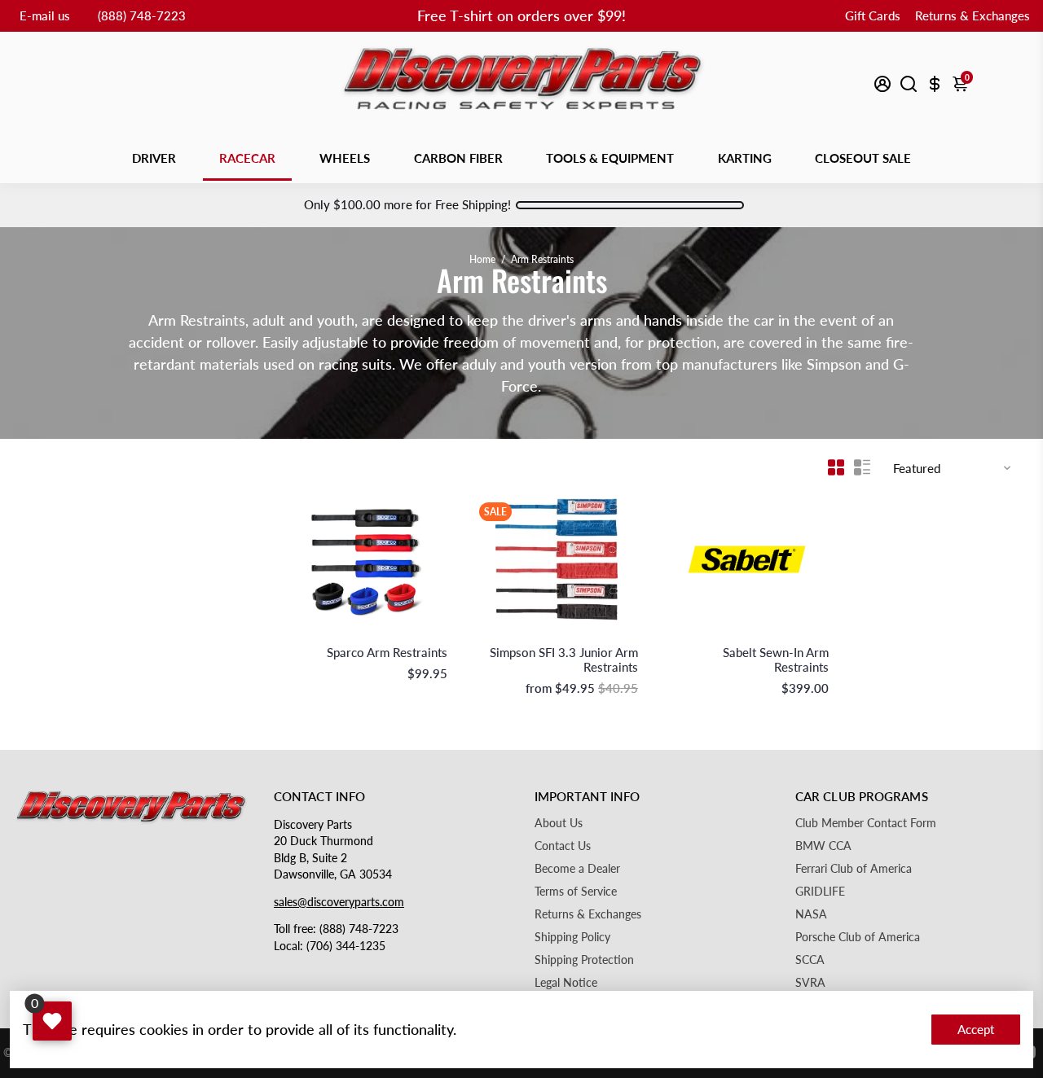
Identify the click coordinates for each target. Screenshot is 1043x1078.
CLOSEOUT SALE (863, 158)
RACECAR (247, 158)
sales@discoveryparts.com (339, 902)
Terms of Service (576, 891)
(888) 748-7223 (142, 15)
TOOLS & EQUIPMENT (610, 158)
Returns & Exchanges (972, 15)
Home (482, 259)
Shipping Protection (584, 959)
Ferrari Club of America (853, 868)
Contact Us (563, 845)
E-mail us (45, 15)
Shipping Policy (572, 937)
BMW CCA (823, 845)
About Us (559, 823)
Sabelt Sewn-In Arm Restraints (776, 659)
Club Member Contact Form (865, 823)
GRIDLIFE (820, 891)
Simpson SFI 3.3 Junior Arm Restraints (564, 659)
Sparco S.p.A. (418, 635)
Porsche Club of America (857, 937)
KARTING (745, 158)
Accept (975, 1029)
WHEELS (344, 158)
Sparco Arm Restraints (387, 652)
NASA (811, 914)
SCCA (810, 959)
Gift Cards (872, 15)
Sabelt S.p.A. (801, 635)
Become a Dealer (577, 868)
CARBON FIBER (458, 158)
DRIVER (154, 158)
